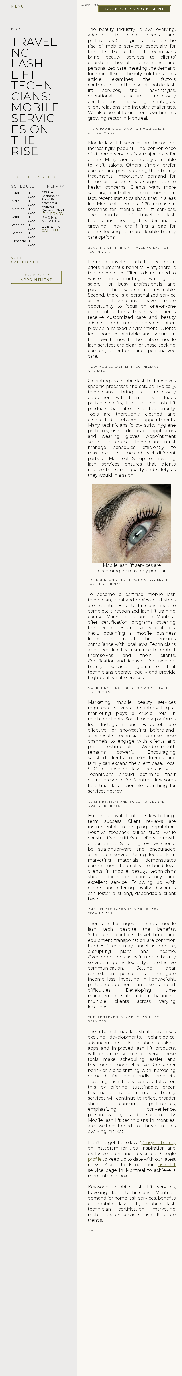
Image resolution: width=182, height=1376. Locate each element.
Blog (16, 28)
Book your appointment (134, 9)
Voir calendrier (24, 260)
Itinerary (53, 214)
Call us (50, 230)
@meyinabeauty (158, 1142)
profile (95, 1159)
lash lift (167, 1164)
